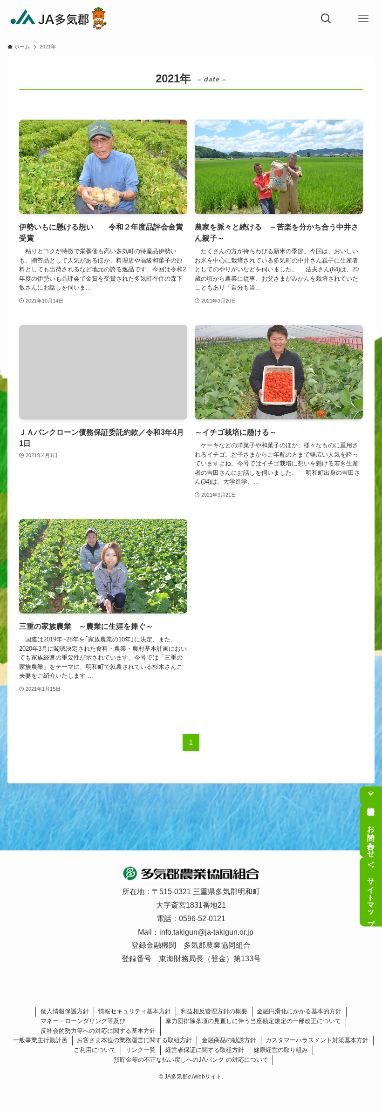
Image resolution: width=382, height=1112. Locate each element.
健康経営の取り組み (280, 1049)
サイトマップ (371, 897)
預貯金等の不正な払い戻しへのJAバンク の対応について (191, 1059)
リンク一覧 (140, 1049)
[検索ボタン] (326, 18)
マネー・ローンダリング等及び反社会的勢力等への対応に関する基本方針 (98, 1026)
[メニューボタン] (363, 18)
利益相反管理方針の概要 (214, 1011)
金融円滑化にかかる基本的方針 (299, 1011)
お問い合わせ (371, 836)
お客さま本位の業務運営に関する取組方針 (134, 1040)
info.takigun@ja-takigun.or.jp (206, 932)
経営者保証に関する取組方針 (204, 1049)
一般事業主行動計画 (40, 1040)
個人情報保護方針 (65, 1011)
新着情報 (371, 795)
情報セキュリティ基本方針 (134, 1011)
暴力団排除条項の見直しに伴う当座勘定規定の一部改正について (253, 1021)
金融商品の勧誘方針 (229, 1040)
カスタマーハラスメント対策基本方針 (317, 1040)
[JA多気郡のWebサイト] (58, 18)
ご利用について (95, 1049)
